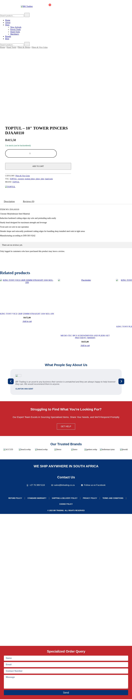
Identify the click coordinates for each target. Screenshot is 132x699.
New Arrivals (15, 27)
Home (7, 20)
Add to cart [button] (27, 321)
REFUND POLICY (15, 498)
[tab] (9, 201)
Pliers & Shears (24, 47)
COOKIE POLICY (66, 504)
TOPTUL (15, 182)
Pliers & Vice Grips (40, 47)
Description (9, 201)
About (7, 22)
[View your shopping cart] (48, 7)
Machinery (14, 34)
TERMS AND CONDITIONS (112, 498)
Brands (8, 36)
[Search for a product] (38, 6)
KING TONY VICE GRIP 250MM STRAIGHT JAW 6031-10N (27, 314)
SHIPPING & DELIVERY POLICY (64, 498)
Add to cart (38, 166)
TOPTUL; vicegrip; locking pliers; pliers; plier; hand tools (31, 179)
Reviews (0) (28, 201)
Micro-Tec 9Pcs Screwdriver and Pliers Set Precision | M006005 (85, 336)
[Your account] (42, 6)
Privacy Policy (90, 498)
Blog (7, 39)
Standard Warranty (36, 498)
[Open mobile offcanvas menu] (1, 6)
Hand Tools (15, 32)
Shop (7, 25)
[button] (11, 381)
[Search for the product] (27, 15)
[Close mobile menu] (127, 5)
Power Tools (15, 29)
